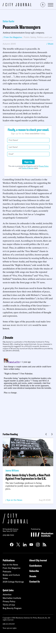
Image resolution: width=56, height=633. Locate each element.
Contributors (35, 565)
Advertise (7, 594)
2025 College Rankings (13, 581)
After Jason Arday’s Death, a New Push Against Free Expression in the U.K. (27, 476)
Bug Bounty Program (12, 608)
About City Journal (38, 560)
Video (5, 578)
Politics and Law (44, 37)
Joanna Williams (12, 470)
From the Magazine (11, 568)
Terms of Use (9, 605)
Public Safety (30, 37)
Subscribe (34, 571)
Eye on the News (14, 500)
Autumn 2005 (9, 44)
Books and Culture (11, 575)
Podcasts (7, 571)
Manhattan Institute (12, 598)
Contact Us (34, 581)
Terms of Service (28, 168)
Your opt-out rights (9, 628)
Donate (9, 337)
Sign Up (28, 161)
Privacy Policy (44, 166)
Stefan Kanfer (8, 21)
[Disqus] (28, 391)
